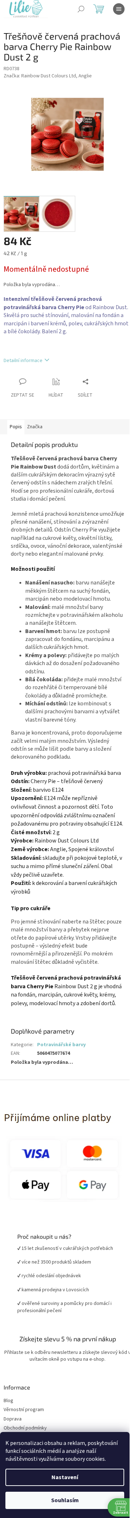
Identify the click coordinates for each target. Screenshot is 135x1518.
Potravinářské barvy (61, 1044)
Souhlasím (65, 1500)
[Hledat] (81, 9)
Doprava (13, 1419)
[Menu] (119, 9)
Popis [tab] (16, 426)
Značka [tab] (34, 426)
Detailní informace (23, 360)
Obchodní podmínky (25, 1428)
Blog (8, 1400)
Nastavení (64, 1477)
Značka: (48, 76)
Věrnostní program (24, 1409)
